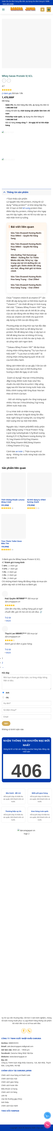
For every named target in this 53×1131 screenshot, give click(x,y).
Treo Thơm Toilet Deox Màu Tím (11, 542)
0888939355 (13, 1043)
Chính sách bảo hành (9, 1106)
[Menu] (3, 9)
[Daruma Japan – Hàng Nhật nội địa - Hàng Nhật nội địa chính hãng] (22, 9)
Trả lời (8, 617)
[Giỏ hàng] (49, 9)
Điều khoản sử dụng (9, 1089)
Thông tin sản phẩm (17, 192)
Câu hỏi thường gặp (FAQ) (11, 1099)
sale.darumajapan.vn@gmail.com (20, 1046)
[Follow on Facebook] (23, 1030)
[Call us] (29, 1030)
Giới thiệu (5, 1102)
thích (8, 620)
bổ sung (26, 208)
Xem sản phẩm (8, 4)
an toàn (19, 451)
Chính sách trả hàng (9, 1092)
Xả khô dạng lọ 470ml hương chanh (36, 501)
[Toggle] (4, 192)
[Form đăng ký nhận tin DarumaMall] (26, 766)
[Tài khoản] (42, 10)
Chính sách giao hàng (9, 1082)
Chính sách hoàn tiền (9, 1085)
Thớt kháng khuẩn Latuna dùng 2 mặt (12, 501)
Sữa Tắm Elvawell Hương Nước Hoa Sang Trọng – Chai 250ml (26, 278)
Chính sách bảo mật (9, 1078)
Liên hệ (4, 1095)
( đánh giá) (7, 93)
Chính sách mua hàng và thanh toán (15, 1075)
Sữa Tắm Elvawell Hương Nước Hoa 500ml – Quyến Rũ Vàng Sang (26, 236)
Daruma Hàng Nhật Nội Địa (22, 1053)
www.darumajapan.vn (18, 1056)
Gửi (6, 723)
